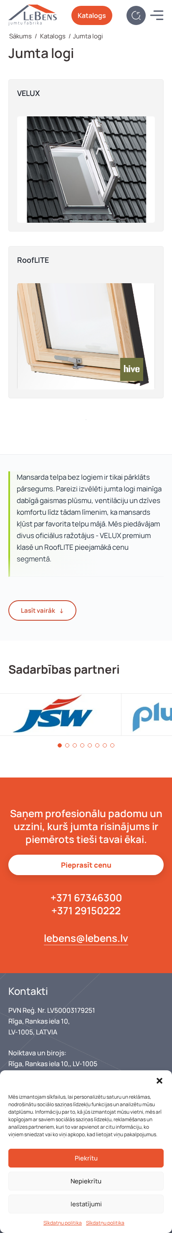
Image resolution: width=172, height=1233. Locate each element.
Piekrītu (86, 1158)
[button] (159, 1081)
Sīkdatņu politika (62, 1222)
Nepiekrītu (86, 1181)
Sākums (20, 36)
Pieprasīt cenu (86, 865)
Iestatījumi (86, 1204)
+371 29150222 (86, 910)
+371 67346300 (86, 897)
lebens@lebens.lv (86, 938)
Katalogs (92, 15)
